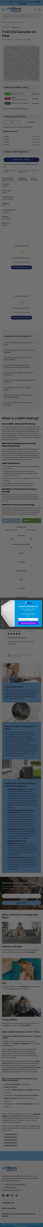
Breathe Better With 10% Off (28, 623)
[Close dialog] (41, 601)
